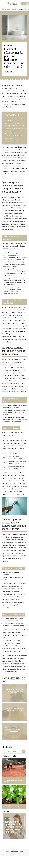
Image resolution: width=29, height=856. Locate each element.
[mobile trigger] (3, 3)
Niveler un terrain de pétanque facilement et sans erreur (14, 781)
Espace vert (8, 805)
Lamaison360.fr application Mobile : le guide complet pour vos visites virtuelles (14, 826)
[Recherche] (24, 3)
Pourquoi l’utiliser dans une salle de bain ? (15, 126)
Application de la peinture (13, 142)
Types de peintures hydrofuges (14, 123)
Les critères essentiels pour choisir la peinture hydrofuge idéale (15, 129)
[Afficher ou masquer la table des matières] (23, 115)
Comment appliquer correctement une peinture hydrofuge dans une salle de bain (14, 137)
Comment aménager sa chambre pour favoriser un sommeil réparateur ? (14, 691)
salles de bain (9, 85)
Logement (10, 71)
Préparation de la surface (13, 140)
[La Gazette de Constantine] (11, 3)
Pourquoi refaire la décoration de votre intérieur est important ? (14, 728)
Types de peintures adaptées (14, 132)
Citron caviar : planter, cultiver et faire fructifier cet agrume (14, 709)
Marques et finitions (11, 133)
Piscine (6, 779)
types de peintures (20, 147)
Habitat (9, 818)
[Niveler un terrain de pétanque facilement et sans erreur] (14, 767)
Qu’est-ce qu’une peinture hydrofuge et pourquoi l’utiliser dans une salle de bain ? (15, 120)
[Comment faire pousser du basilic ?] (14, 794)
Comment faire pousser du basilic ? (12, 806)
